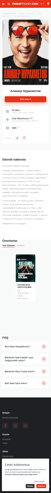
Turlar (4, 443)
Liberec (22, 14)
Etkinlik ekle (7, 456)
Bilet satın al (25, 99)
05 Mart (16, 110)
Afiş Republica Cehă (9, 14)
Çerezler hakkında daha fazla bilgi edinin (21, 474)
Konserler (31, 14)
